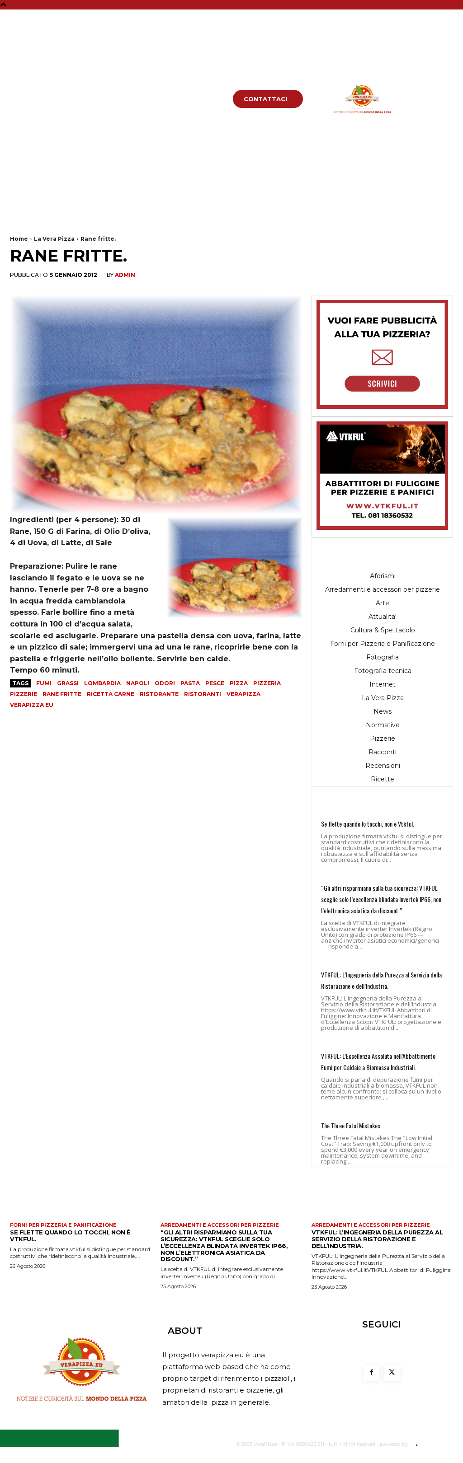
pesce (214, 683)
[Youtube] (441, 50)
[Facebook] (441, 19)
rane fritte (62, 694)
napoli (137, 683)
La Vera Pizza (54, 238)
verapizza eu (31, 704)
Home (19, 238)
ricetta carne (110, 694)
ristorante (159, 694)
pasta (190, 683)
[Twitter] (441, 34)
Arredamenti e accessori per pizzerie (220, 1225)
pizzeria (267, 683)
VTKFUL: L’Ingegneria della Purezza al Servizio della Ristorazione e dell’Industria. (377, 1239)
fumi (44, 683)
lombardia (102, 683)
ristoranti (202, 694)
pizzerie (23, 694)
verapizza (243, 694)
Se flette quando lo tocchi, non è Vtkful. (367, 823)
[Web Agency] (416, 1444)
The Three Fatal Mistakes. (351, 1125)
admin (125, 274)
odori (165, 683)
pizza (239, 683)
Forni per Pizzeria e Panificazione (63, 1225)
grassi (68, 683)
